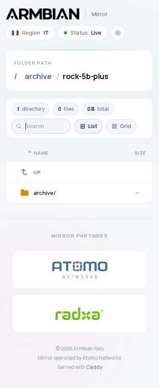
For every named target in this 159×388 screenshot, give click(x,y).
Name (41, 153)
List (92, 126)
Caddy (94, 367)
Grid (125, 126)
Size (140, 153)
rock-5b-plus (86, 76)
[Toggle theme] (118, 33)
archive (38, 76)
